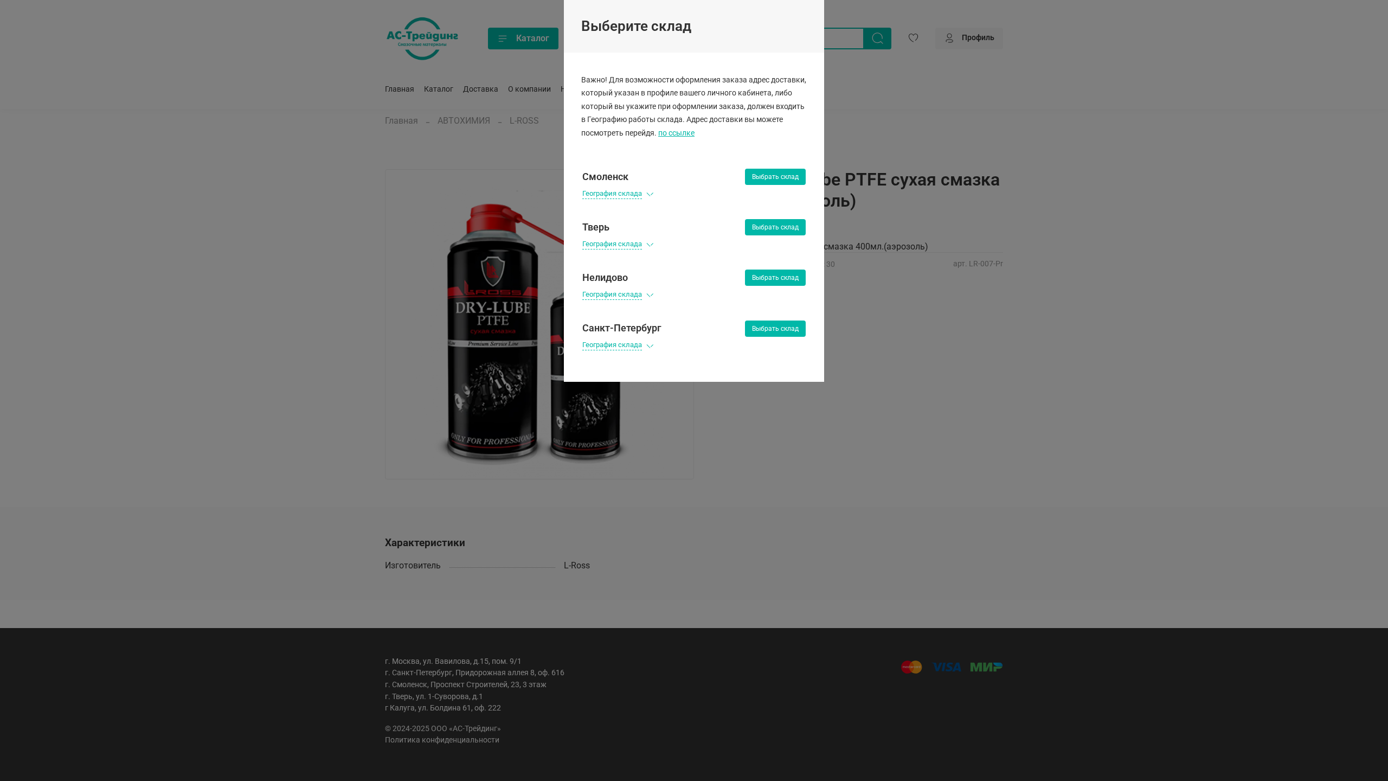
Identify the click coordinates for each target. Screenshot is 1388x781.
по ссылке (676, 133)
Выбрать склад (775, 177)
